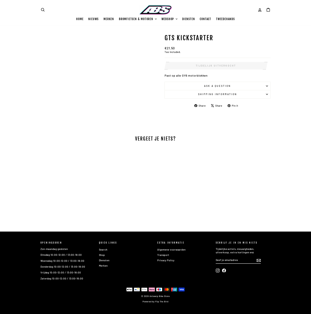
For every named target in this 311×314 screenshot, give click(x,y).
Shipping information (217, 94)
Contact (205, 19)
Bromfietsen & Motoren (136, 19)
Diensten (188, 19)
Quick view (68, 200)
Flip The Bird (161, 301)
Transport (163, 254)
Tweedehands (225, 19)
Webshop (168, 19)
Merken (109, 19)
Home (79, 19)
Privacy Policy (165, 260)
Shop (102, 254)
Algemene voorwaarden (171, 249)
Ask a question (217, 86)
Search (103, 249)
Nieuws (93, 19)
